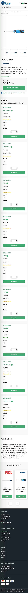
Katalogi (3, 551)
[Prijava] (19, 3)
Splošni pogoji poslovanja (7, 568)
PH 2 (4, 255)
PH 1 (4, 219)
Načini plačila (4, 570)
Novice (3, 555)
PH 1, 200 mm (7, 364)
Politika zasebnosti (5, 566)
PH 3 (4, 292)
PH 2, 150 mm (6, 146)
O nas (2, 550)
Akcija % (3, 541)
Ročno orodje (8, 11)
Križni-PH (18, 11)
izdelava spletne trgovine (10, 591)
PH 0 (4, 183)
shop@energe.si (7, 522)
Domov (2, 11)
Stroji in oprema (5, 535)
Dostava (3, 572)
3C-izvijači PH (7, 107)
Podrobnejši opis (6, 76)
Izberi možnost (12, 88)
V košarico (14, 136)
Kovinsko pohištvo (5, 537)
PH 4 (4, 328)
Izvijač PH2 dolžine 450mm (7, 488)
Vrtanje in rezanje (5, 533)
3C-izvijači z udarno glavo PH (21, 488)
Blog (2, 553)
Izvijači (13, 11)
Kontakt (3, 557)
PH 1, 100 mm (6, 110)
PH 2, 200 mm (7, 401)
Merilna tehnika (5, 539)
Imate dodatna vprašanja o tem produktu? (13, 93)
